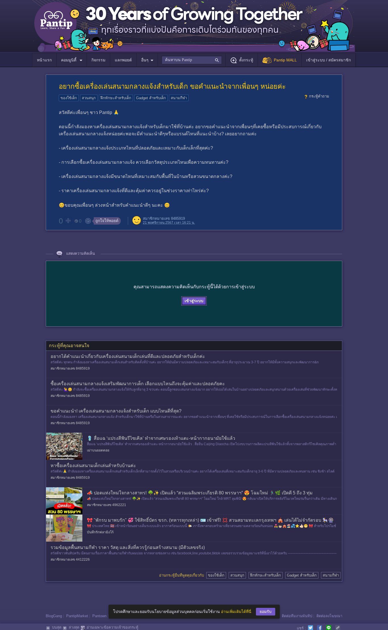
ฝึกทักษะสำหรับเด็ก (116, 98)
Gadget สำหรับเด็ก (151, 98)
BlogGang (54, 616)
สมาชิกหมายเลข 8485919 (164, 218)
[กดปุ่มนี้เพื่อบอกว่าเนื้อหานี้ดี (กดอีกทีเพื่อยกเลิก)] (68, 220)
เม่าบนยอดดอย (98, 450)
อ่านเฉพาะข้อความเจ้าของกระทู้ (112, 627)
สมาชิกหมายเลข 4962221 (106, 505)
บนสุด (56, 627)
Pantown (99, 616)
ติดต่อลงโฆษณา (329, 616)
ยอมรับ (266, 611)
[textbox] (191, 60)
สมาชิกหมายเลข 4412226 (70, 559)
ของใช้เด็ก (69, 98)
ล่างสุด (74, 627)
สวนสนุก (89, 98)
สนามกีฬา (179, 98)
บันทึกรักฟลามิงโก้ (100, 532)
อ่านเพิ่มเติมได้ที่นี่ (236, 611)
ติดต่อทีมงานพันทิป (297, 616)
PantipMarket (77, 616)
